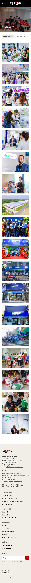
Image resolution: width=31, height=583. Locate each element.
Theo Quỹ (5, 512)
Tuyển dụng (5, 542)
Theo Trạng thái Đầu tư (9, 518)
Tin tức (4, 525)
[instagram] (7, 485)
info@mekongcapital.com (14, 467)
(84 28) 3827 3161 (9, 465)
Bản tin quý (5, 528)
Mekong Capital (7, 545)
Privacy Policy (5, 570)
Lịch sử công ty (7, 495)
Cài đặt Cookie (6, 573)
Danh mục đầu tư (7, 509)
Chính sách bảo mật (21, 561)
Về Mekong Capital (8, 492)
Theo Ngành (6, 515)
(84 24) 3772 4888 (9, 479)
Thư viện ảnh (6, 22)
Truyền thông (6, 523)
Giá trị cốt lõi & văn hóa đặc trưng (13, 501)
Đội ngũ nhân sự (7, 504)
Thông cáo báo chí (8, 531)
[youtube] (22, 485)
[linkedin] (17, 485)
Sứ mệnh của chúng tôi (9, 498)
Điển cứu (4, 534)
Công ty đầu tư (7, 548)
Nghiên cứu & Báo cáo (9, 537)
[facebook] (3, 485)
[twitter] (12, 485)
